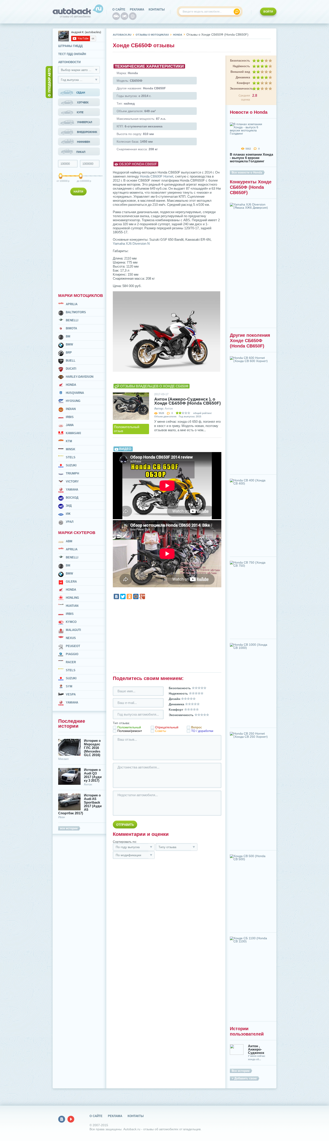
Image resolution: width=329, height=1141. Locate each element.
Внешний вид (240, 71)
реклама (137, 9)
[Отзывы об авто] (116, 16)
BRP (69, 352)
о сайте (118, 9)
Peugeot (73, 646)
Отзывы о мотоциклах (152, 34)
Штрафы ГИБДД (70, 46)
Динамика (243, 77)
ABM (69, 541)
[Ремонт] (133, 16)
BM (68, 336)
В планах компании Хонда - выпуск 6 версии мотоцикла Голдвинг (251, 157)
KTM (69, 441)
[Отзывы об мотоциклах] (124, 16)
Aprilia (71, 304)
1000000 (81, 181)
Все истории (241, 1070)
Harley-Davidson (79, 376)
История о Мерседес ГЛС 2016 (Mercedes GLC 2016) (92, 748)
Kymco (71, 622)
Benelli (72, 320)
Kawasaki (73, 433)
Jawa (70, 425)
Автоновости (69, 62)
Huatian (72, 605)
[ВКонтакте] (116, 596)
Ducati (71, 368)
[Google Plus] (142, 596)
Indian (71, 409)
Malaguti (73, 630)
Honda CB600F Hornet (156, 176)
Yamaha (72, 489)
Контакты (157, 9)
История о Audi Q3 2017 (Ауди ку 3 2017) (93, 775)
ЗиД (69, 505)
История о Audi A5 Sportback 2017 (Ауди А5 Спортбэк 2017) (80, 804)
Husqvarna (75, 393)
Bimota (71, 328)
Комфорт (243, 83)
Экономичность (240, 88)
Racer (71, 662)
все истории (69, 828)
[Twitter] (123, 596)
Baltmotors (76, 312)
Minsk (70, 449)
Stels (70, 457)
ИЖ (68, 513)
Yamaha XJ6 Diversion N (131, 243)
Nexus (71, 638)
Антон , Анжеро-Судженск (256, 1049)
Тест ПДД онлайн (72, 54)
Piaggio (72, 654)
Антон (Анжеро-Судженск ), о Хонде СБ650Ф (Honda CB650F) (187, 401)
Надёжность (241, 66)
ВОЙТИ (268, 11)
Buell (70, 360)
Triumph (72, 473)
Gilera (71, 581)
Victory (72, 481)
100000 (61, 181)
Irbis (70, 417)
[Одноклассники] (129, 596)
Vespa (71, 694)
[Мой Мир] (136, 596)
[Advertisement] (79, 243)
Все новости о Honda (247, 172)
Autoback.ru (122, 34)
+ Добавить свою (244, 1078)
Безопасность (240, 60)
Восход (72, 497)
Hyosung (73, 401)
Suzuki (71, 465)
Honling (72, 597)
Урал (69, 521)
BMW (69, 344)
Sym (69, 686)
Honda (71, 384)
